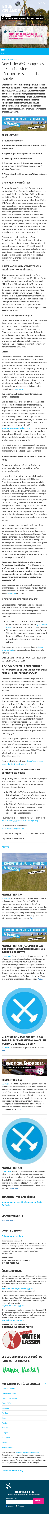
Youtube (5, 1427)
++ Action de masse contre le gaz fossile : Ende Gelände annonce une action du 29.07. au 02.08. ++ (24, 1040)
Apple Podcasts (7, 1447)
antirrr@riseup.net (8, 1320)
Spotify (4, 1442)
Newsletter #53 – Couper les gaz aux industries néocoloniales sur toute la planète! (23, 949)
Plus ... (32, 918)
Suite (12, 1188)
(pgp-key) (22, 1305)
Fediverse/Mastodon (9, 1388)
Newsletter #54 (12, 894)
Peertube (5, 1423)
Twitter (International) (9, 1398)
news (4, 59)
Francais (21, 1506)
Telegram (5, 1432)
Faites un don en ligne (12, 1236)
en (43, 3)
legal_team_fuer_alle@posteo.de (14, 1288)
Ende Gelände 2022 (11, 11)
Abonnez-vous (38, 1501)
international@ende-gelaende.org (17, 428)
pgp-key (30, 1288)
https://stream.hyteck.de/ (13, 828)
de (38, 3)
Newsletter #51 (12, 1167)
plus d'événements (8, 1220)
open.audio (6, 1437)
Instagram (5, 1408)
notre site (19, 389)
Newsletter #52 (12, 1080)
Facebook (5, 1413)
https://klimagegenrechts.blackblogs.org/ (20, 820)
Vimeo (4, 1418)
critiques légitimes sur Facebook (28, 1452)
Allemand (11, 1506)
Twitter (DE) (6, 1403)
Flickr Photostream (9, 1393)
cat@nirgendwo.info (9, 1305)
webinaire (11, 593)
